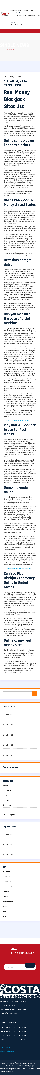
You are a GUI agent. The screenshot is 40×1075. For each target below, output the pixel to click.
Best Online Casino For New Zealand (16, 420)
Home (2, 50)
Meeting (5, 906)
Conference (7, 790)
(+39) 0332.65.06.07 (16, 25)
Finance (5, 810)
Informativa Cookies (7, 1051)
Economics (7, 805)
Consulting (7, 795)
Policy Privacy (5, 1047)
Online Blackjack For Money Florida (16, 83)
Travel (5, 916)
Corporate (6, 800)
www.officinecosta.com (9, 1013)
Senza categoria (9, 815)
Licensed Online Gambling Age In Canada (17, 568)
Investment (5, 896)
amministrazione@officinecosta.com (28, 15)
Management (8, 901)
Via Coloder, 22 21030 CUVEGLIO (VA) (22, 10)
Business (6, 786)
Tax (4, 911)
